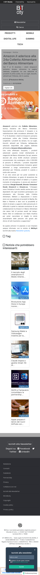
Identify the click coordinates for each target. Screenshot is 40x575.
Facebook (24, 448)
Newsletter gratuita (23, 231)
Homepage (7, 52)
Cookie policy (8, 505)
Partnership (7, 478)
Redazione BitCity (17, 80)
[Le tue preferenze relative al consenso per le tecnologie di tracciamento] (30, 573)
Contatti (6, 468)
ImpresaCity (31, 2)
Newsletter (21, 22)
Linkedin (25, 451)
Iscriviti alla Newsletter (20, 444)
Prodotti (10, 33)
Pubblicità (7, 473)
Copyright (7, 500)
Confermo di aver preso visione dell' (19, 561)
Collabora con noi (9, 487)
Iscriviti (21, 567)
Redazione (7, 464)
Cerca (21, 27)
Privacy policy (8, 510)
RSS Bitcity (7, 496)
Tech (20, 44)
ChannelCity (20, 2)
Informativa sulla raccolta (11, 573)
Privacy (6, 482)
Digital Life (10, 38)
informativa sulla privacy (20, 562)
